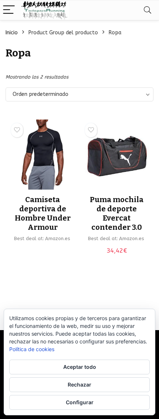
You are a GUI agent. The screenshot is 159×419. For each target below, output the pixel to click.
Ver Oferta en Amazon (42, 250)
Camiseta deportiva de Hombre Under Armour (43, 213)
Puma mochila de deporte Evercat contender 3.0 (116, 213)
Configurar (80, 402)
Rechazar (79, 384)
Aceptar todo (79, 367)
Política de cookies (31, 349)
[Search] (147, 10)
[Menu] (9, 10)
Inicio (12, 33)
